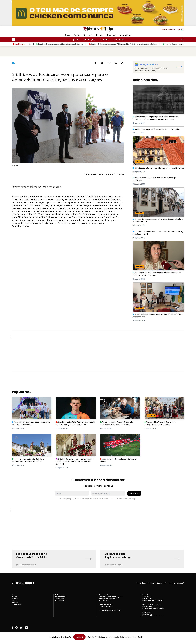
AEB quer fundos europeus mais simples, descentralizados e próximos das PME (151, 190)
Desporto (88, 35)
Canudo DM (119, 39)
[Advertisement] (98, 351)
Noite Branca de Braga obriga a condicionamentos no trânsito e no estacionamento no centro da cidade (158, 88)
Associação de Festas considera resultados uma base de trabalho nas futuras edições (158, 244)
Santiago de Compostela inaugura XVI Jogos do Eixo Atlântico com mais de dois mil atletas (95, 44)
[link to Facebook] (12, 627)
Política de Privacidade (104, 499)
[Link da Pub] (98, 13)
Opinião (75, 39)
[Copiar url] (122, 63)
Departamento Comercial (151, 604)
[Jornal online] (23, 30)
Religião (100, 35)
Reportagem (89, 39)
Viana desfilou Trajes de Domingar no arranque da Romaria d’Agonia (162, 399)
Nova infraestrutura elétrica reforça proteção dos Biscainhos (156, 139)
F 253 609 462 (147, 606)
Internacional (125, 35)
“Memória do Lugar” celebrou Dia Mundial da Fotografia (158, 129)
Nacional (111, 35)
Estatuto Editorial (61, 597)
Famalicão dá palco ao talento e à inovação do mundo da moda (32, 44)
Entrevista (104, 39)
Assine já (79, 637)
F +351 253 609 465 (105, 606)
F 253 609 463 (147, 614)
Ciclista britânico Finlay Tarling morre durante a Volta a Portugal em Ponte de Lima (74, 401)
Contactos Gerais (105, 595)
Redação (145, 595)
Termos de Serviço (122, 499)
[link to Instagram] (16, 627)
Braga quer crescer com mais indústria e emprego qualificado (156, 179)
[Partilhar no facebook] (95, 63)
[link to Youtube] (26, 627)
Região (77, 35)
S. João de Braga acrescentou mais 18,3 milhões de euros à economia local (156, 285)
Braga (67, 35)
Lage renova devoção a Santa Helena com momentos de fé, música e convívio (31, 436)
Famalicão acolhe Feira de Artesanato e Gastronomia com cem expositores (118, 399)
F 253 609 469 (147, 599)
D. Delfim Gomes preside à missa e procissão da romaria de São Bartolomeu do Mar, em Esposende (75, 438)
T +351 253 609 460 (105, 604)
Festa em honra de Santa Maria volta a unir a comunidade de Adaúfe (31, 399)
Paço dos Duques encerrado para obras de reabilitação (156, 44)
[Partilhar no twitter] (101, 63)
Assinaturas (59, 599)
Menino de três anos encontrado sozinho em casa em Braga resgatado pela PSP (158, 233)
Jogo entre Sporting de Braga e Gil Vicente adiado (120, 436)
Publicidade (59, 600)
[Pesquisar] (182, 39)
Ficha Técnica (60, 595)
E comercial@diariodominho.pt (110, 610)
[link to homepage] (98, 29)
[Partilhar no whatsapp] (109, 63)
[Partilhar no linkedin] (116, 63)
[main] (98, 314)
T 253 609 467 (147, 597)
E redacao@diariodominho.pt (152, 600)
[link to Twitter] (21, 627)
